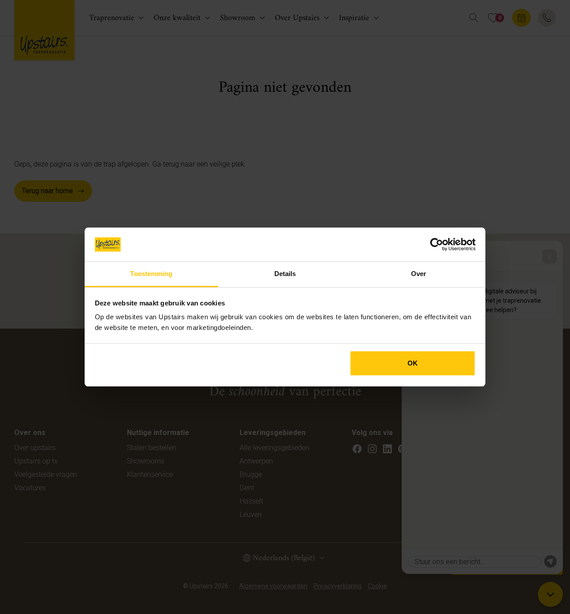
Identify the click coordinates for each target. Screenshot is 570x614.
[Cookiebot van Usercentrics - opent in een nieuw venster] (437, 244)
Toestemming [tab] (151, 273)
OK (412, 363)
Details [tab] (285, 273)
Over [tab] (418, 273)
